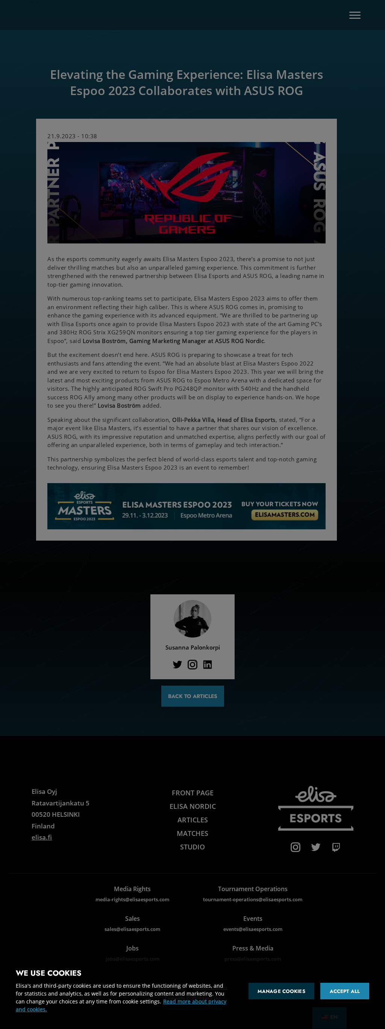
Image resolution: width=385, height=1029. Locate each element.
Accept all (345, 991)
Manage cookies (281, 991)
